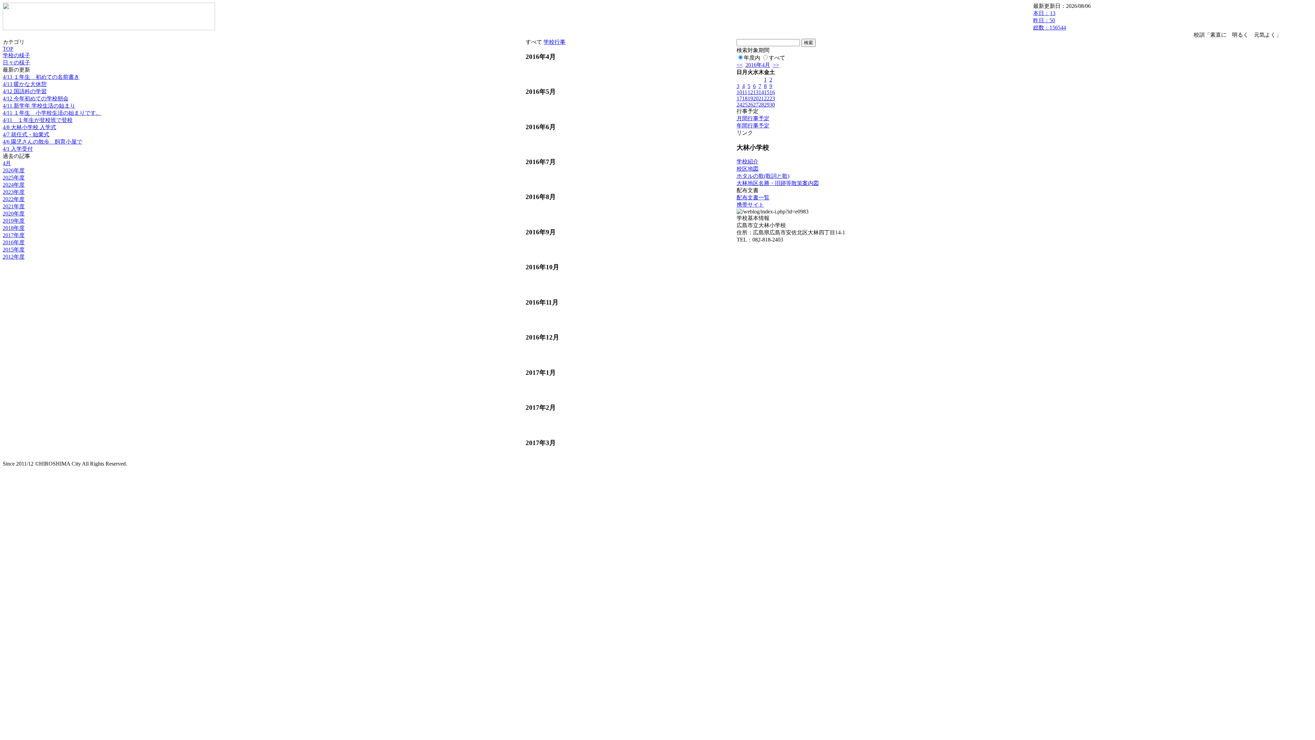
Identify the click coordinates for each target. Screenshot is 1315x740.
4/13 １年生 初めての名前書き (41, 77)
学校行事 (554, 42)
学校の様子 (16, 55)
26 (750, 105)
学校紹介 (748, 161)
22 (766, 98)
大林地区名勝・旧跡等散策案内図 (778, 183)
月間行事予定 (753, 118)
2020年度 (14, 214)
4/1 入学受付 (18, 149)
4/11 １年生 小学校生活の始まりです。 (52, 113)
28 (761, 105)
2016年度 (14, 242)
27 (756, 105)
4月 (7, 163)
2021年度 (14, 206)
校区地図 (748, 169)
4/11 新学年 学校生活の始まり (39, 106)
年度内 (752, 58)
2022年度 (14, 199)
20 (756, 98)
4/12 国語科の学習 (25, 91)
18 (745, 98)
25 (745, 105)
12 (750, 92)
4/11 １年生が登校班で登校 (38, 120)
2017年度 (14, 235)
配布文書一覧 (753, 197)
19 (750, 98)
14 (761, 92)
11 (744, 92)
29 (766, 105)
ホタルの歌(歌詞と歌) (763, 176)
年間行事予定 (753, 125)
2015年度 (14, 249)
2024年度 (14, 185)
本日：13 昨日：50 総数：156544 (1049, 20)
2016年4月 (758, 65)
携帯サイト (750, 205)
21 (761, 98)
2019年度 (14, 221)
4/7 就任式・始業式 (26, 134)
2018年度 (14, 228)
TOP (8, 49)
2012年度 (14, 257)
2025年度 (14, 178)
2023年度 (14, 192)
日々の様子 (16, 62)
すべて (777, 58)
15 (766, 92)
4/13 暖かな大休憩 (25, 84)
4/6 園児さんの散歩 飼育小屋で (42, 142)
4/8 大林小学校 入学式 (29, 127)
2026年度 (14, 170)
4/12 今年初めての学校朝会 (35, 98)
